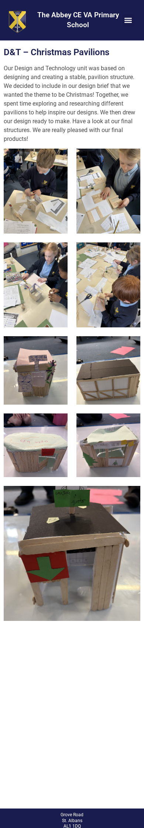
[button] (128, 20)
